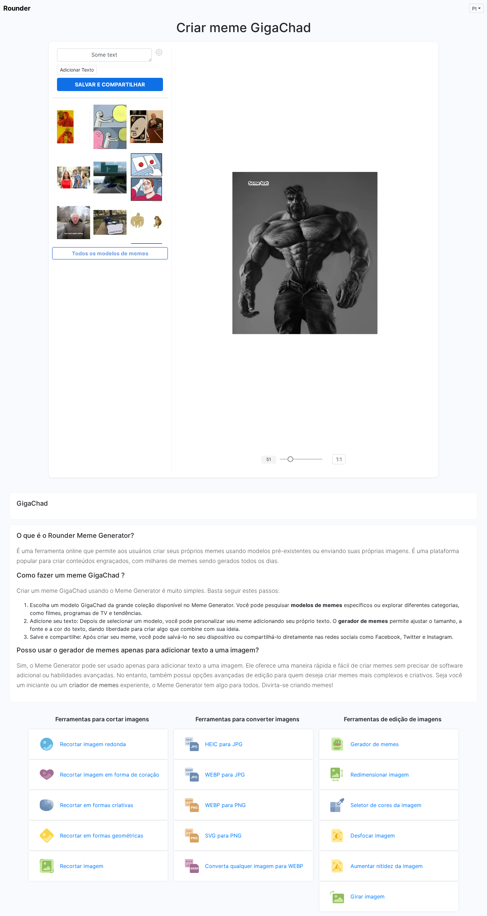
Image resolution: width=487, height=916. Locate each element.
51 (268, 459)
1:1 (339, 459)
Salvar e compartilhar (110, 84)
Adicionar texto (77, 70)
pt (474, 8)
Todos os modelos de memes (110, 253)
